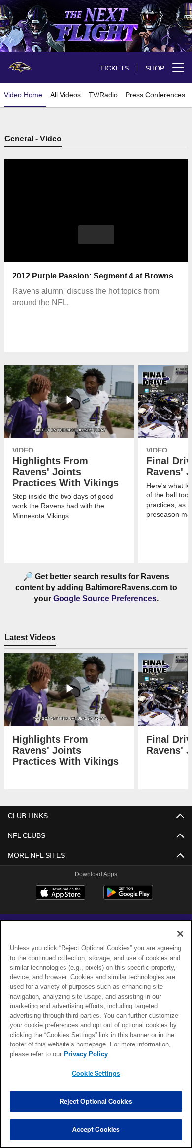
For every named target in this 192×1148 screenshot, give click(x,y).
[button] (96, 235)
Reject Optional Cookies (96, 1101)
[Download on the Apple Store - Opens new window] (61, 894)
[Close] (180, 933)
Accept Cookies (96, 1129)
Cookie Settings (96, 1073)
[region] (96, 1034)
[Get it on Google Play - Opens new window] (128, 898)
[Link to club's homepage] (20, 63)
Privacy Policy (83, 1054)
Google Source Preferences (105, 598)
